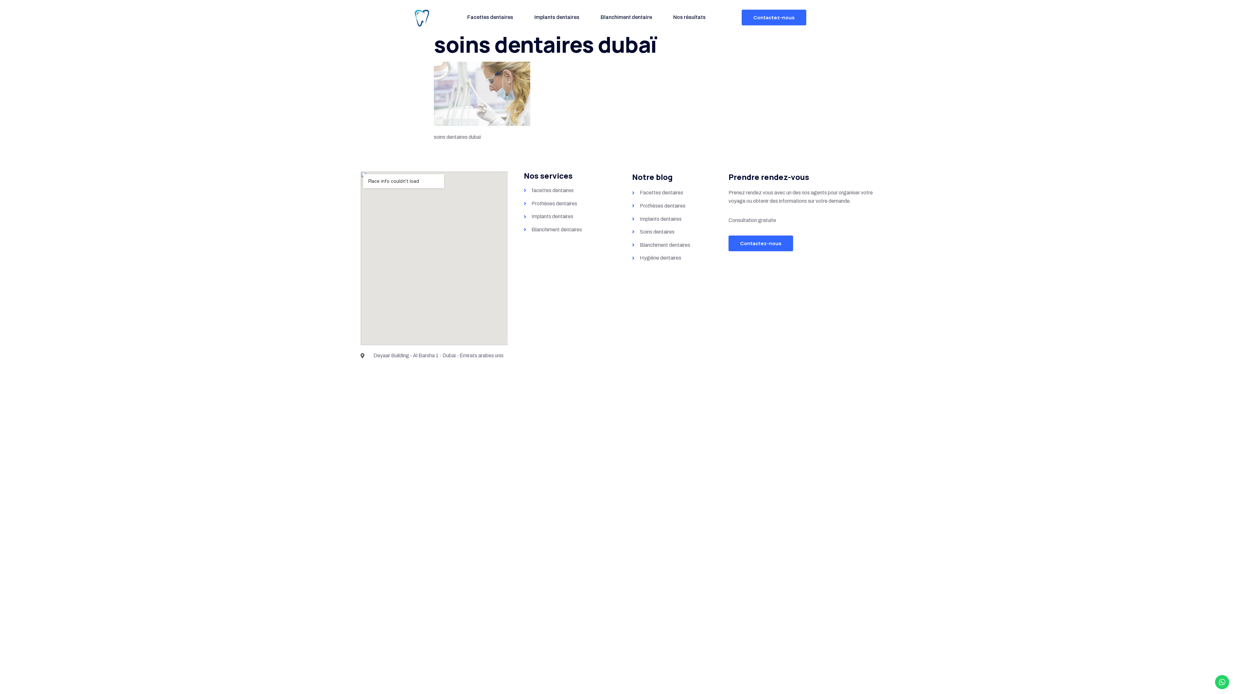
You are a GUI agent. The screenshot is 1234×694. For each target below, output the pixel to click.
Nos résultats (689, 17)
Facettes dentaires (490, 17)
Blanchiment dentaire (626, 17)
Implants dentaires (556, 17)
